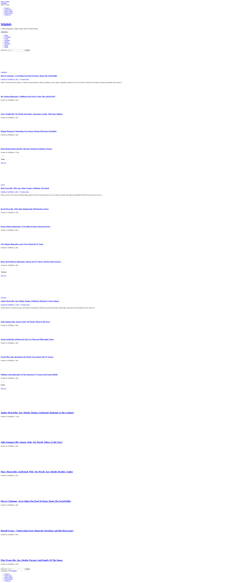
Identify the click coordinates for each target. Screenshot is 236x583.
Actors (6, 38)
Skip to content (5, 1)
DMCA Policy (8, 13)
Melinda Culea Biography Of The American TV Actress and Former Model (29, 375)
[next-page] (3, 567)
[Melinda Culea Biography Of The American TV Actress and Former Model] (7, 371)
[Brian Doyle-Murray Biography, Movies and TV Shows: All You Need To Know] (7, 258)
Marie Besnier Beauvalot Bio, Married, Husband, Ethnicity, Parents (26, 149)
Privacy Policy (8, 11)
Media (6, 47)
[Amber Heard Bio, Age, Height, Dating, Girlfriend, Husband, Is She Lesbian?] (118, 287)
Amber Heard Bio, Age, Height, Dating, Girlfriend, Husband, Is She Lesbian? (30, 301)
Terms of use (8, 9)
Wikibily (6, 24)
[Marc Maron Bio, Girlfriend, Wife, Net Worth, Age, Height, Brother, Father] (14, 468)
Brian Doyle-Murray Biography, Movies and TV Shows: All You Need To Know (31, 262)
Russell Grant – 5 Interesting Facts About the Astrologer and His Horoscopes (37, 530)
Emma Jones (25, 79)
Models (6, 42)
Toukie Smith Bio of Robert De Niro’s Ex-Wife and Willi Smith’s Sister (27, 339)
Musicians (7, 43)
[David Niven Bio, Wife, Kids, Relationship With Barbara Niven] (7, 205)
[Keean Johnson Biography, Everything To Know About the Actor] (7, 223)
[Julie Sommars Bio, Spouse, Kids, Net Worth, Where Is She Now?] (6, 318)
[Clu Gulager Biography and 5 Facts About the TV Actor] (7, 240)
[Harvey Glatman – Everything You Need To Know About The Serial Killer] (118, 61)
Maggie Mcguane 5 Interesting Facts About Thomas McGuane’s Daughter (29, 131)
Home (6, 35)
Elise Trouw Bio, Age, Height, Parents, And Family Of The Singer (32, 560)
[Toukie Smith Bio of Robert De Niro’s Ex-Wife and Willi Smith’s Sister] (7, 336)
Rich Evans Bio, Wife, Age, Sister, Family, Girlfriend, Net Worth (25, 188)
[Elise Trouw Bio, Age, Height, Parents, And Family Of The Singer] (14, 556)
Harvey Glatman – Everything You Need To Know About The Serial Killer (29, 76)
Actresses (7, 40)
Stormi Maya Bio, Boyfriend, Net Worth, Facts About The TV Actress (27, 357)
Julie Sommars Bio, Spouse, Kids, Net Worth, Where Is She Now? (25, 322)
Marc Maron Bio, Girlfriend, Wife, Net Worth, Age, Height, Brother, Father (37, 471)
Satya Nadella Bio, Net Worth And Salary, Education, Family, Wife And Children (32, 114)
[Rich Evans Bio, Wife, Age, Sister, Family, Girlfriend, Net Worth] (118, 174)
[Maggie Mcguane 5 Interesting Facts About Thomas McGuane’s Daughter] (7, 127)
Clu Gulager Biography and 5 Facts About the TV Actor (22, 244)
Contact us (7, 14)
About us (7, 8)
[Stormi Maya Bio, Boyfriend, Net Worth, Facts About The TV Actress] (6, 353)
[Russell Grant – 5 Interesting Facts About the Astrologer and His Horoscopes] (14, 527)
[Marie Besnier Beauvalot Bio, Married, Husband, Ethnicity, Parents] (7, 145)
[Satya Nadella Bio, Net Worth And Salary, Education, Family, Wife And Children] (6, 110)
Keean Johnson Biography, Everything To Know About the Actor (25, 226)
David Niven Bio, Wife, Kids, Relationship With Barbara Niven (25, 209)
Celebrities (7, 37)
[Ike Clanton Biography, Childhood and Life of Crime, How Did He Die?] (7, 93)
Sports (6, 45)
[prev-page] (1, 567)
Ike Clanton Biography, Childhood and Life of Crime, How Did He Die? (28, 96)
